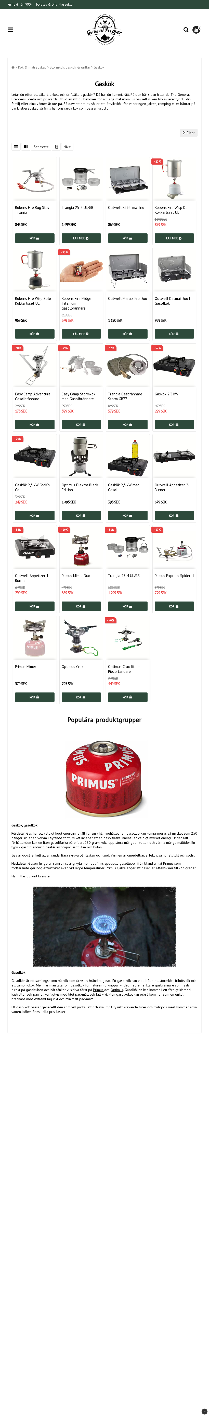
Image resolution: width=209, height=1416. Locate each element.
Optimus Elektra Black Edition (80, 487)
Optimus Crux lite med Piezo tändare (126, 669)
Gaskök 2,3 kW (166, 394)
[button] (196, 29)
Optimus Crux (73, 666)
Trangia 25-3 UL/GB (77, 207)
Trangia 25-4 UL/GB (124, 575)
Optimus (117, 989)
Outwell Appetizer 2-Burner (172, 487)
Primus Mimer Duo (76, 575)
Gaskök (99, 67)
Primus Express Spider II (174, 575)
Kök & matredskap (32, 67)
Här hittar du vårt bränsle (30, 876)
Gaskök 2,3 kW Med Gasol (123, 487)
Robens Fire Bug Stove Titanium (33, 210)
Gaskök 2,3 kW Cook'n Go (32, 487)
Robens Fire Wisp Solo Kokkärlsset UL (33, 301)
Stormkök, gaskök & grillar (70, 67)
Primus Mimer (25, 666)
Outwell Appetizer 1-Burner (32, 578)
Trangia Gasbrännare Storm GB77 (125, 396)
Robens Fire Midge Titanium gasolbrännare (76, 303)
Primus (98, 989)
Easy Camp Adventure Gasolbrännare (32, 396)
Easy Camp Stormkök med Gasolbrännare (78, 396)
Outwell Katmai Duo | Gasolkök (172, 301)
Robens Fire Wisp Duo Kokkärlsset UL (172, 210)
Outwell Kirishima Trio (126, 207)
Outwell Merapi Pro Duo (127, 298)
